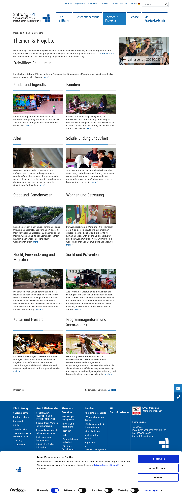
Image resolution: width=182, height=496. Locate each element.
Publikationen (93, 431)
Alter (65, 435)
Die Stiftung (64, 18)
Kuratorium (20, 444)
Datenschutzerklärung (105, 465)
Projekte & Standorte (96, 413)
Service (134, 17)
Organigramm (21, 413)
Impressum (80, 3)
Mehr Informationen (152, 411)
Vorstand (19, 421)
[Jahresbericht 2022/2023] (144, 51)
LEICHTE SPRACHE (118, 3)
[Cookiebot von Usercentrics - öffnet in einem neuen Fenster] (18, 490)
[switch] (82, 490)
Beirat (17, 425)
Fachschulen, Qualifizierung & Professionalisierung (45, 416)
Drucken (17, 390)
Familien (67, 431)
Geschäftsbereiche (88, 17)
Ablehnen (158, 477)
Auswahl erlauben (158, 468)
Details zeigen (151, 490)
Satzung (18, 440)
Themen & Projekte (112, 18)
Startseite (17, 33)
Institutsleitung (22, 417)
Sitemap (104, 3)
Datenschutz (92, 3)
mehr (45, 77)
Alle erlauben (158, 459)
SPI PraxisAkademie (154, 18)
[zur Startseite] (31, 17)
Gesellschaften (21, 429)
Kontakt (69, 3)
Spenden (90, 442)
